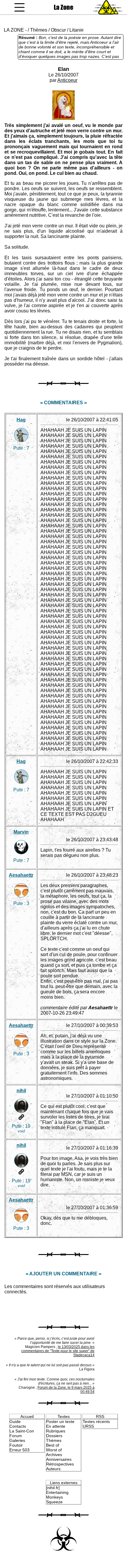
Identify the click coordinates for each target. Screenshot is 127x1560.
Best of (52, 1445)
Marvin (21, 831)
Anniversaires (58, 1459)
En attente (55, 1426)
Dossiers (54, 1435)
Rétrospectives (60, 1464)
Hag (21, 419)
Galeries (17, 1440)
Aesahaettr (21, 875)
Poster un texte (60, 1421)
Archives (54, 1454)
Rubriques (55, 1431)
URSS (88, 1426)
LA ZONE (14, 29)
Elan (63, 69)
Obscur (58, 29)
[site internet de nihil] (21, 1117)
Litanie (76, 29)
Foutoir (16, 1445)
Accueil (27, 1416)
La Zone (63, 7)
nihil (21, 1090)
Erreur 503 (19, 1449)
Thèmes (38, 29)
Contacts (17, 1426)
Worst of (54, 1449)
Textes (64, 1416)
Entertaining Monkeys (57, 1494)
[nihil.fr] (53, 1487)
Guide (15, 1421)
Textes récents (96, 1421)
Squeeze (54, 1501)
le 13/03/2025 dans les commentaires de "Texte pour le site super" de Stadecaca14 (58, 1351)
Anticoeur (67, 80)
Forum (15, 1435)
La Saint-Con (21, 1431)
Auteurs (53, 1468)
